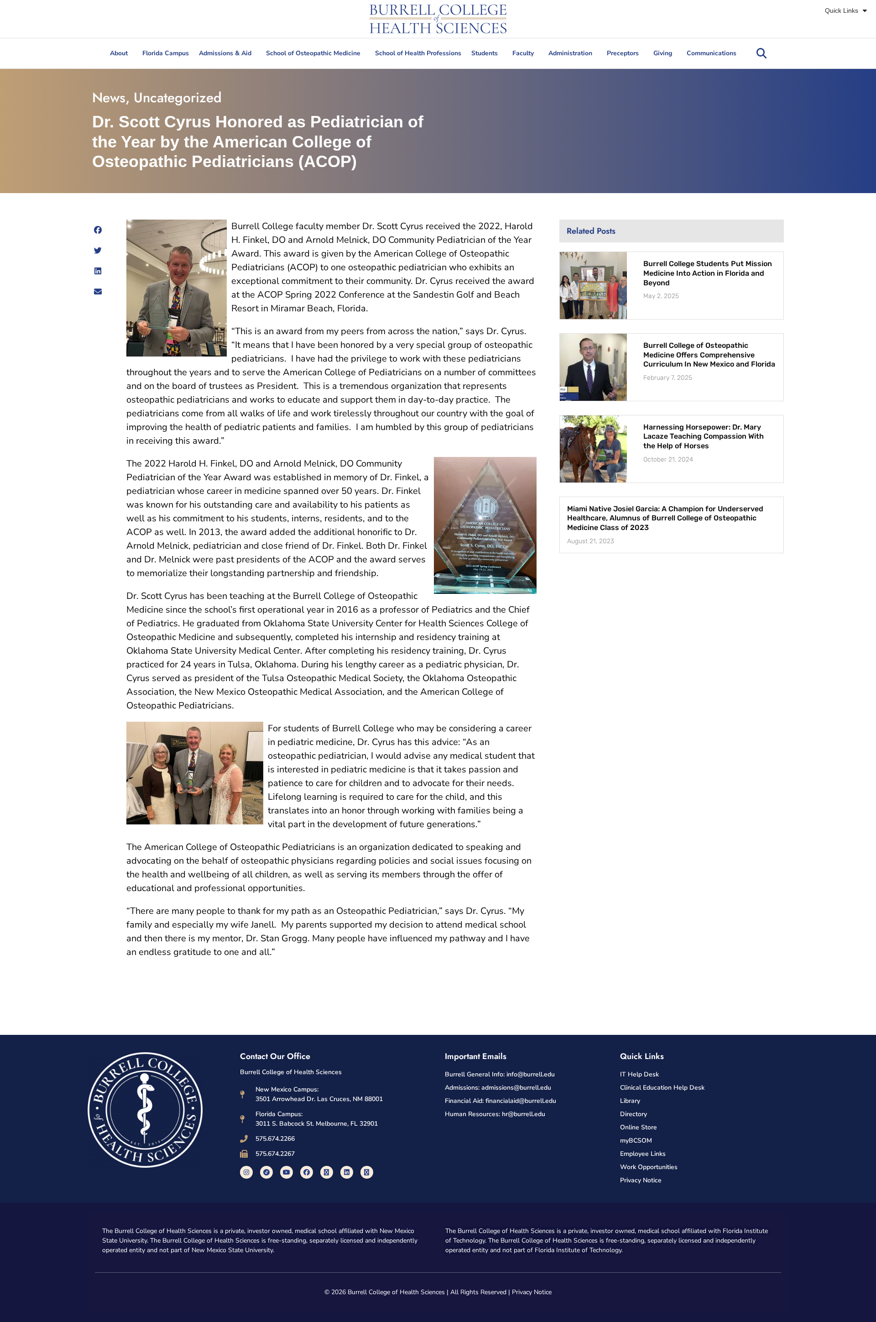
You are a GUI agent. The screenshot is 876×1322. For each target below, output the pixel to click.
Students (484, 53)
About (119, 53)
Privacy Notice (532, 1292)
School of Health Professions (418, 53)
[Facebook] (306, 1172)
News (108, 97)
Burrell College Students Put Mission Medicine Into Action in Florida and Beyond (707, 273)
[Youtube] (286, 1172)
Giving (662, 53)
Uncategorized (178, 97)
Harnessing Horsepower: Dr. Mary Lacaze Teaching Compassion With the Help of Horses (703, 437)
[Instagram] (246, 1172)
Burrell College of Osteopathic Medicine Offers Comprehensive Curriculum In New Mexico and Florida (709, 355)
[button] (761, 53)
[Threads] (366, 1172)
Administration (570, 53)
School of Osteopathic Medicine (313, 53)
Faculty (523, 53)
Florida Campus (165, 53)
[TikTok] (266, 1172)
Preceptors (623, 53)
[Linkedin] (346, 1172)
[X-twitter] (326, 1172)
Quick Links (841, 10)
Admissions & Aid (225, 53)
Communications (711, 53)
